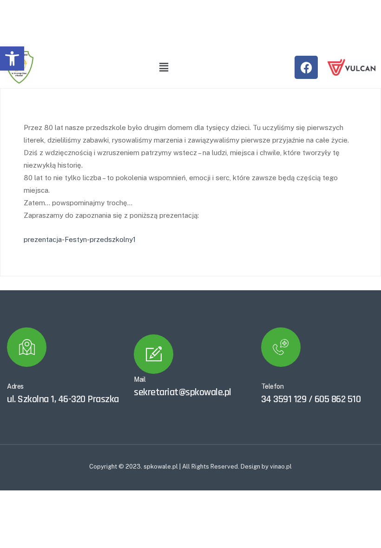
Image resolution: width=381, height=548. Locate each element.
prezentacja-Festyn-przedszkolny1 (80, 239)
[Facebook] (306, 67)
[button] (12, 58)
